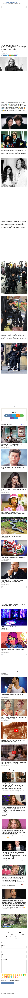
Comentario (4, 959)
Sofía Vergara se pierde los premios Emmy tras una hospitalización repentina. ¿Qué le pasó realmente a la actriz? (13, 809)
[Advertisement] (14, 26)
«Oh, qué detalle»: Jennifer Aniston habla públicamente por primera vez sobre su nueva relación (13, 832)
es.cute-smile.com (11, 2)
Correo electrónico (6, 950)
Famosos (18, 51)
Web (2, 954)
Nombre (3, 945)
